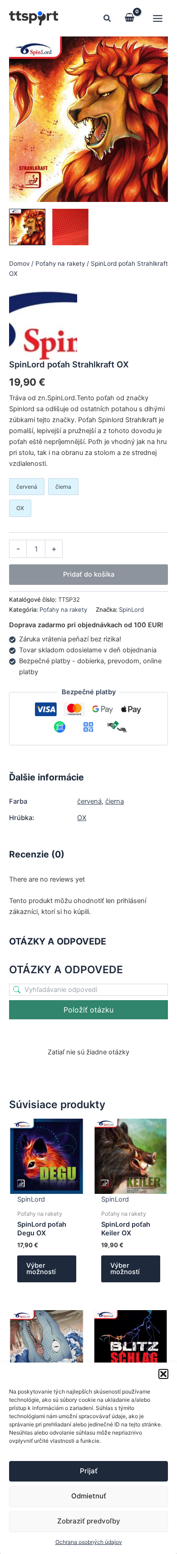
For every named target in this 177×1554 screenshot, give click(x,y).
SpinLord (131, 609)
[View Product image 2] (70, 227)
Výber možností (41, 1268)
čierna (114, 801)
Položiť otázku (88, 1009)
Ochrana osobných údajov (88, 1542)
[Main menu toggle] (158, 18)
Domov (19, 263)
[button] (163, 1373)
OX (81, 818)
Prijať (89, 1470)
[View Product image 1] (27, 227)
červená (89, 801)
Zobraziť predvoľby (88, 1521)
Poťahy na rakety (60, 263)
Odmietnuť (88, 1496)
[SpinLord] (43, 325)
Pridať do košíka (88, 574)
